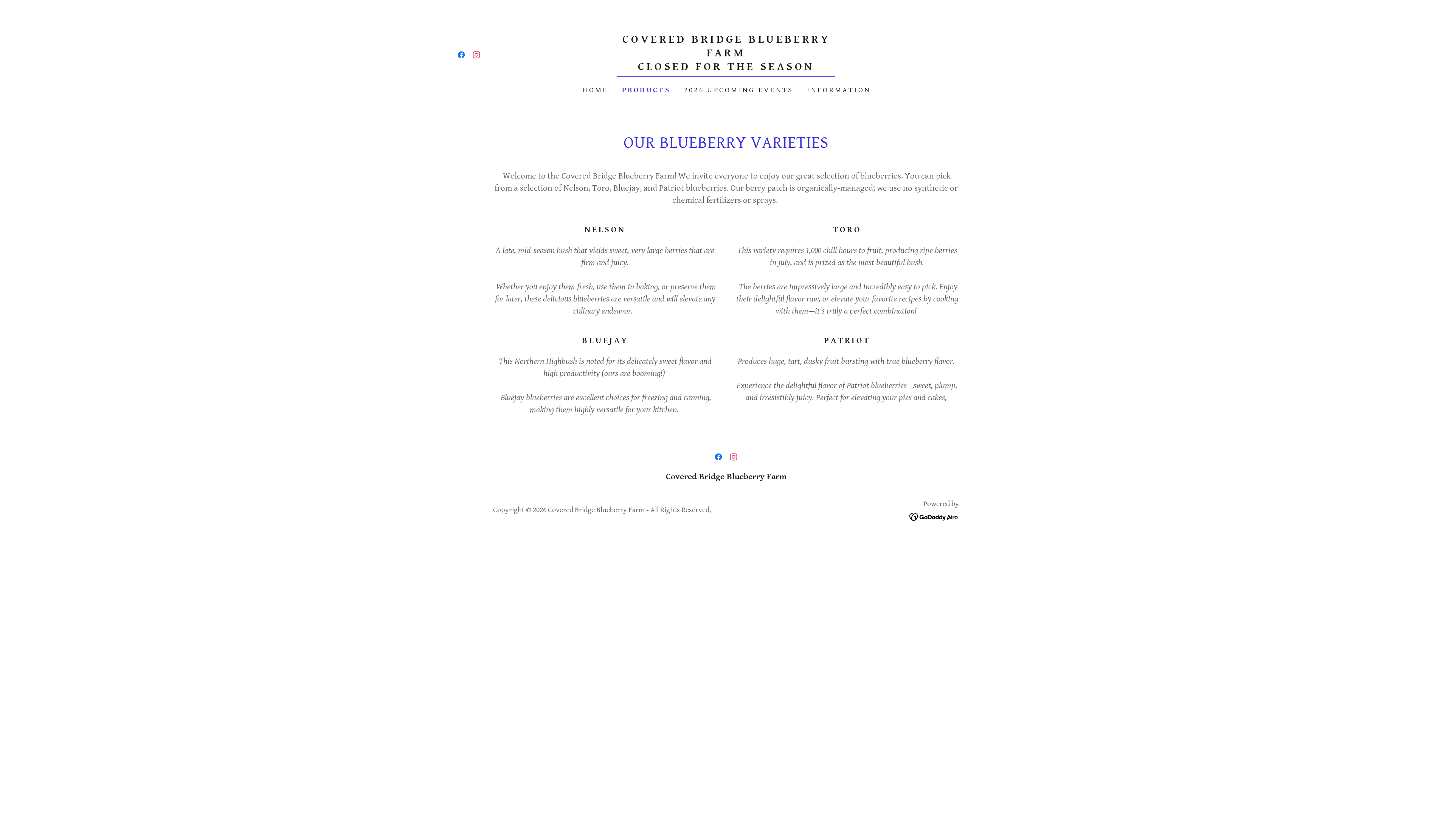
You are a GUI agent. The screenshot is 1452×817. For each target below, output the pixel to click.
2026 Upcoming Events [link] (739, 90)
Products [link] (646, 90)
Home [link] (595, 90)
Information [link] (839, 90)
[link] (461, 54)
